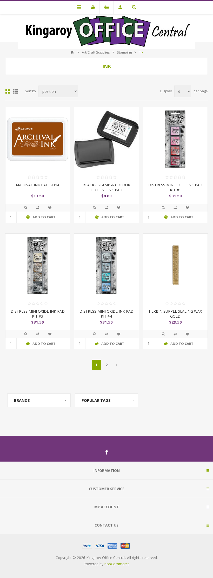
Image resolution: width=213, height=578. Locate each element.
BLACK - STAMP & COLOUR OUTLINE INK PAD (106, 187)
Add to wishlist (50, 208)
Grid (7, 91)
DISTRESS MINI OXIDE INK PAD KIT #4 (106, 314)
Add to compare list (38, 208)
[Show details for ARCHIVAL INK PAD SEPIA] (37, 139)
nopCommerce (117, 563)
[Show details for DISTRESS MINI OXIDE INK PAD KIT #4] (106, 266)
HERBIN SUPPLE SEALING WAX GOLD (175, 314)
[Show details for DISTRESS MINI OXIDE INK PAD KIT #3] (37, 266)
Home (72, 52)
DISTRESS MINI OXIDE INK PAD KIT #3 (38, 314)
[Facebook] (106, 452)
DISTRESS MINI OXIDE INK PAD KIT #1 (175, 187)
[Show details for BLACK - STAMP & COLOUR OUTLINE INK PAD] (106, 139)
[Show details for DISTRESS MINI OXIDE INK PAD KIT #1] (175, 139)
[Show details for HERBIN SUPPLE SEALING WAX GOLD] (175, 266)
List (15, 91)
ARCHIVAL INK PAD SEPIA (37, 184)
